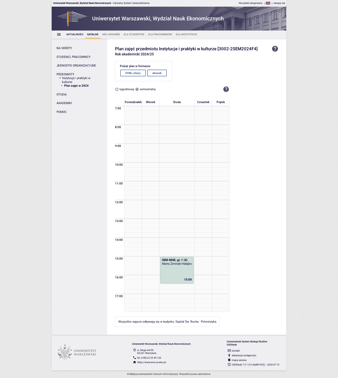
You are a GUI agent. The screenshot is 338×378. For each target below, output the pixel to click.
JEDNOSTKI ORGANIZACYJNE (76, 65)
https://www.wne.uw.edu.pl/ (151, 362)
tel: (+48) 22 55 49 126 (149, 357)
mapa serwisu (239, 360)
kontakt (236, 350)
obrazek (157, 73)
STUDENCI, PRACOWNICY (74, 57)
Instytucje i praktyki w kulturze (76, 80)
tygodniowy (127, 89)
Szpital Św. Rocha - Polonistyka (195, 321)
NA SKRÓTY (64, 48)
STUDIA (62, 94)
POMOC (62, 112)
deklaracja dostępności (244, 355)
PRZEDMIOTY (65, 74)
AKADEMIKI (64, 103)
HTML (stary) (133, 73)
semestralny (148, 89)
